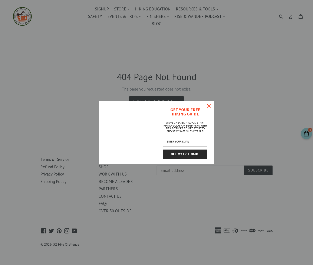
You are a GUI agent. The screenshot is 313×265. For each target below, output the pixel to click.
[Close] (209, 106)
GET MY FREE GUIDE (185, 154)
